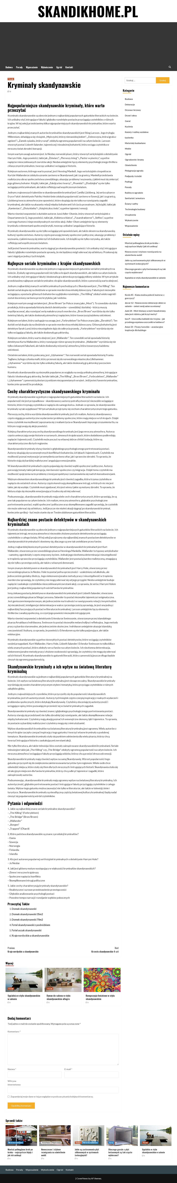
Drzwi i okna (131, 115)
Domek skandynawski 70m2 (27, 919)
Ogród (59, 67)
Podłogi (128, 181)
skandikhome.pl (88, 11)
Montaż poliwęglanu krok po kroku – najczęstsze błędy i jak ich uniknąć (142, 245)
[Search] (169, 67)
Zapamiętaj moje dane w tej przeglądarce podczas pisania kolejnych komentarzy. (52, 1096)
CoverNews (82, 1178)
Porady (19, 67)
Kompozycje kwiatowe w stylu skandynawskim (100, 997)
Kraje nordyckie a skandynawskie (30, 935)
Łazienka (129, 137)
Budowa (9, 67)
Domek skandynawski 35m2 (27, 914)
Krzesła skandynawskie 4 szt (105, 949)
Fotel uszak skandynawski (26, 930)
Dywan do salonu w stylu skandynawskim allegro (58, 997)
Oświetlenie (131, 165)
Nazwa (12, 1069)
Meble (128, 148)
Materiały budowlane (135, 143)
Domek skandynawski (24, 908)
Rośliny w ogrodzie (134, 192)
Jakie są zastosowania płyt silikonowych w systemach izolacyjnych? (145, 262)
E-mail (68, 1069)
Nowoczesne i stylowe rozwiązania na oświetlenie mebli (143, 253)
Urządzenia (130, 215)
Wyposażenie (32, 67)
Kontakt (69, 67)
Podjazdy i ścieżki (133, 176)
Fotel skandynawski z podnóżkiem (31, 924)
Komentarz (14, 1031)
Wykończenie (47, 67)
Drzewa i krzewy (133, 110)
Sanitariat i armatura (135, 198)
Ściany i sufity (131, 203)
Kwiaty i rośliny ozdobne (137, 132)
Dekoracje (130, 104)
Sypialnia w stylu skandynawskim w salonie (24, 997)
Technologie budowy (135, 209)
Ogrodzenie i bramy (134, 159)
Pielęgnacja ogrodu (134, 170)
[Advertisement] (88, 43)
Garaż (128, 121)
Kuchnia (129, 126)
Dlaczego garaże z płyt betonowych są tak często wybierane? (145, 271)
